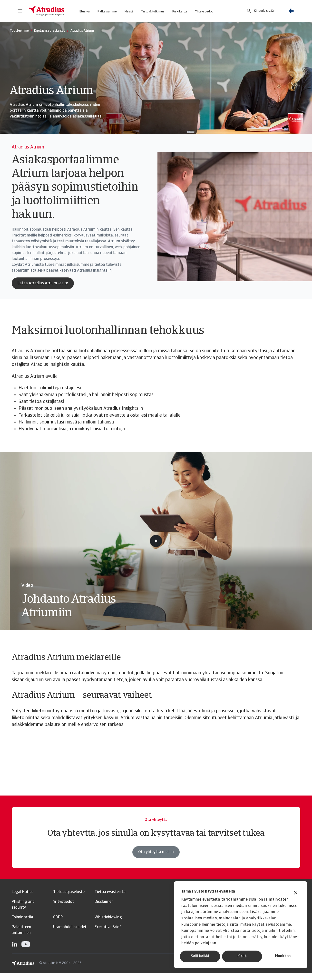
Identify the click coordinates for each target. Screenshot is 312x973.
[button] (20, 11)
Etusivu (84, 11)
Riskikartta (179, 11)
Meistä (129, 11)
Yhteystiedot (204, 11)
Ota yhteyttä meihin (156, 852)
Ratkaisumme (107, 11)
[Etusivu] (46, 11)
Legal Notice (22, 892)
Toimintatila (22, 917)
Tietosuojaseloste (69, 892)
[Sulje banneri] (295, 893)
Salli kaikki (200, 956)
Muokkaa (283, 956)
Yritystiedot (63, 902)
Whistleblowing (108, 917)
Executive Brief (108, 927)
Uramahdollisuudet (70, 927)
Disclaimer (104, 902)
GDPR (58, 917)
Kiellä (242, 956)
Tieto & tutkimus (153, 11)
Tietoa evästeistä (110, 892)
